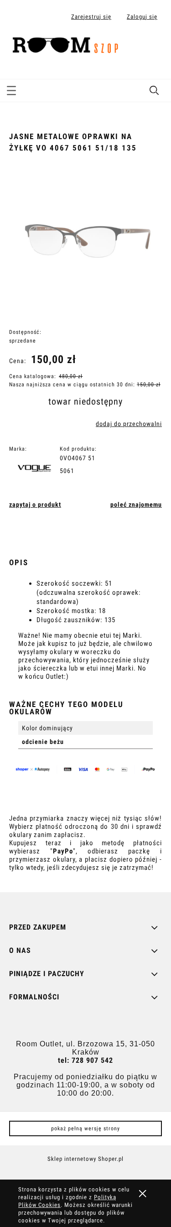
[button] (11, 89)
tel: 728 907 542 (85, 1060)
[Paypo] (88, 771)
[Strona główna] (68, 45)
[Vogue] (37, 469)
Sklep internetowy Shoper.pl (85, 1158)
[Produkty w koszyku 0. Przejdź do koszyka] (154, 47)
